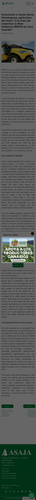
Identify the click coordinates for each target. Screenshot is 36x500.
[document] (18, 250)
